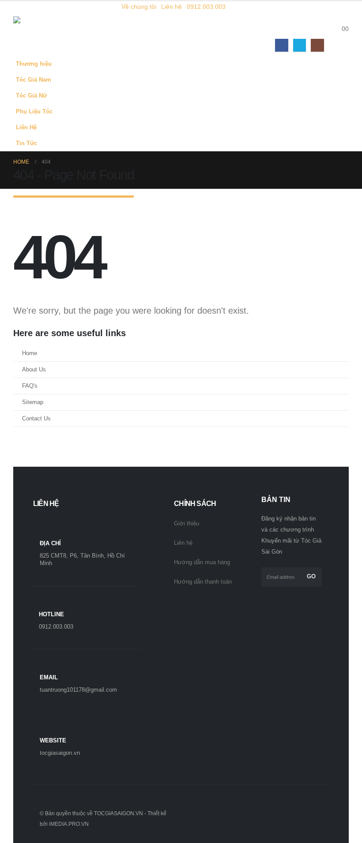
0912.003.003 (206, 6)
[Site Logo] (37, 28)
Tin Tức (26, 143)
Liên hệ (171, 6)
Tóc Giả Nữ (31, 96)
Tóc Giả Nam (33, 80)
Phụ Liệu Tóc (34, 112)
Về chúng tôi (138, 6)
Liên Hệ (26, 127)
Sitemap (32, 402)
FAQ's (30, 386)
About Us (34, 370)
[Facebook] (281, 45)
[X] (299, 45)
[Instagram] (317, 45)
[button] (342, 17)
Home (29, 353)
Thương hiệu (34, 64)
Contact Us (36, 419)
